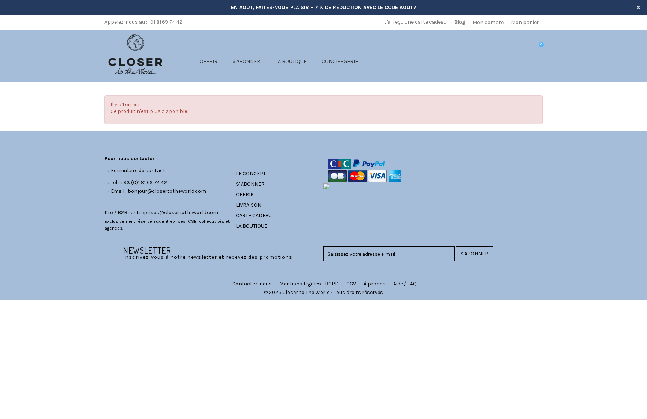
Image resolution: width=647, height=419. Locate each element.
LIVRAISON (248, 205)
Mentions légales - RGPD (309, 284)
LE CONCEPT (251, 173)
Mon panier (525, 22)
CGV (351, 284)
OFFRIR (209, 61)
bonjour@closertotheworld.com (167, 191)
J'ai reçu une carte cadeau (416, 22)
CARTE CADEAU (254, 215)
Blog (459, 22)
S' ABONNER (250, 184)
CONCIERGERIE (340, 61)
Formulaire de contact (138, 170)
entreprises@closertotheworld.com (174, 212)
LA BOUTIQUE (291, 61)
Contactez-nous (252, 284)
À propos (375, 284)
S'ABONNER (246, 61)
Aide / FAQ (405, 284)
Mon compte (488, 22)
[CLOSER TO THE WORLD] (135, 54)
